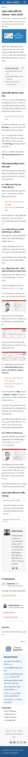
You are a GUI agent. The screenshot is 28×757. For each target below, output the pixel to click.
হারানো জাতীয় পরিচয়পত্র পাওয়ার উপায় (14, 72)
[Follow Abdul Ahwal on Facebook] (12, 568)
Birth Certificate (10, 711)
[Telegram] (17, 742)
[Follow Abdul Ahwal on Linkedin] (16, 568)
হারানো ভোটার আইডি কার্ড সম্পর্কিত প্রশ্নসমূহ (13, 83)
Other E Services (11, 717)
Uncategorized (10, 720)
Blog (14, 731)
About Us (9, 731)
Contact (19, 731)
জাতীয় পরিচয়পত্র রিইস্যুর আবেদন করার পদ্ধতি (14, 78)
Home (14, 737)
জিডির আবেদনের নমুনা (10, 207)
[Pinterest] (24, 742)
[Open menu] (3, 2)
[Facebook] (10, 742)
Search (22, 641)
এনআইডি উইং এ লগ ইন (13, 288)
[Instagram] (14, 742)
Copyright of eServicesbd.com (14, 734)
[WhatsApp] (21, 742)
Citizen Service (10, 714)
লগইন (21, 632)
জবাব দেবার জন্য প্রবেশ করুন (9, 595)
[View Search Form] (24, 2)
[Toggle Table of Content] (21, 68)
